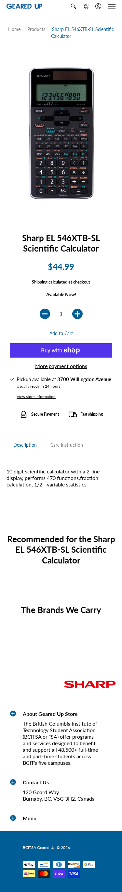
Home (14, 29)
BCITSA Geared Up (39, 847)
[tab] (25, 445)
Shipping (39, 282)
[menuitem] (73, 6)
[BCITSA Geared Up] (24, 6)
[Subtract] (45, 314)
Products (36, 29)
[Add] (77, 314)
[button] (73, 6)
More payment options (61, 366)
